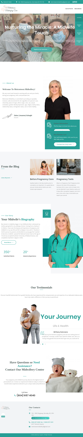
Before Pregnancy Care (42, 179)
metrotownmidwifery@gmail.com (60, 2)
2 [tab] (42, 57)
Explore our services (40, 49)
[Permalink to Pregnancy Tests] (69, 167)
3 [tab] (42, 344)
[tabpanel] (41, 38)
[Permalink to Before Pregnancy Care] (42, 167)
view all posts (5, 178)
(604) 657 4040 (7, 2)
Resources (78, 9)
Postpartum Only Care (64, 144)
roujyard (41, 434)
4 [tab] (45, 344)
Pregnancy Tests (65, 179)
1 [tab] (40, 57)
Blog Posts (69, 9)
